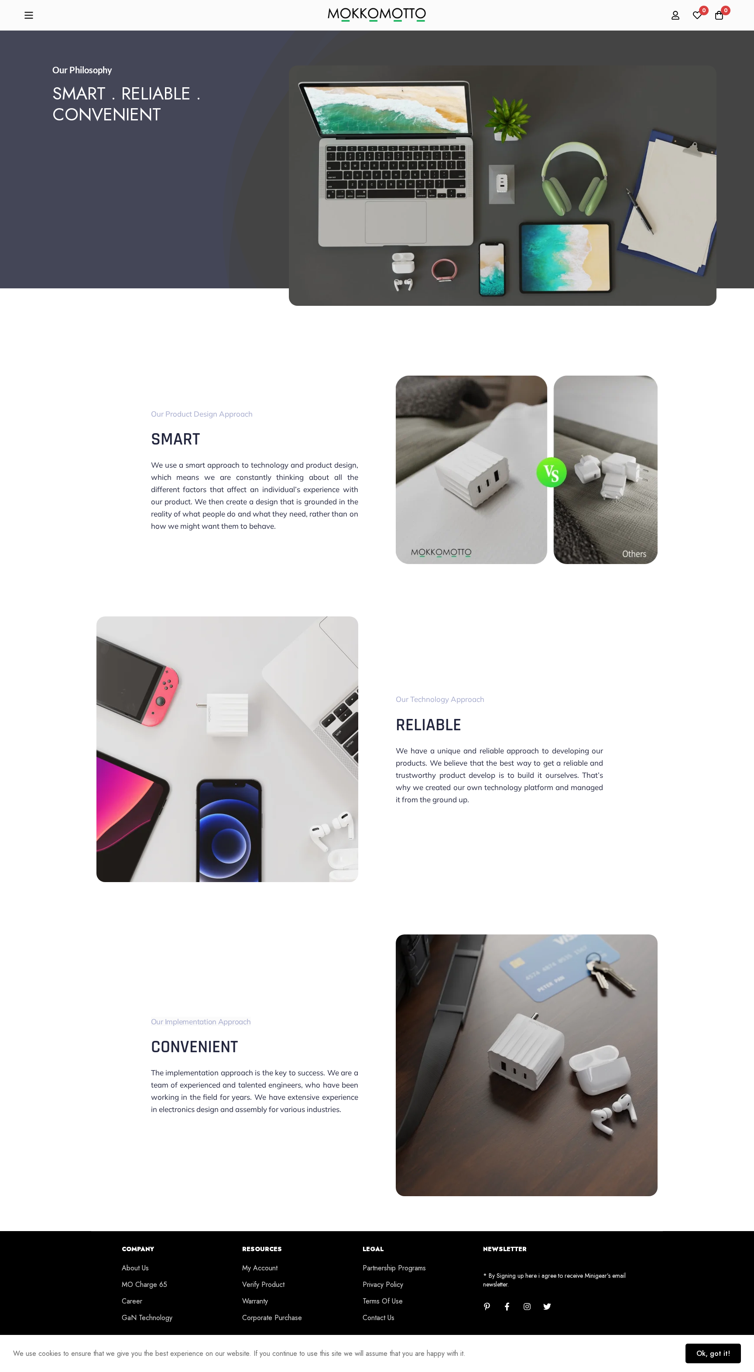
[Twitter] (547, 1306)
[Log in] (675, 15)
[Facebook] (507, 1306)
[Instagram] (527, 1306)
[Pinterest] (487, 1306)
